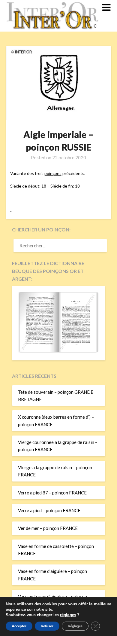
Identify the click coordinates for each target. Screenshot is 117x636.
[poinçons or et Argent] (58, 350)
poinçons (53, 173)
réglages (68, 615)
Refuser (47, 626)
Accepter (19, 626)
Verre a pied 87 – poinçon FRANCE (52, 492)
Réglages (75, 626)
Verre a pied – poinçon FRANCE (49, 510)
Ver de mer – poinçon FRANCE (48, 528)
